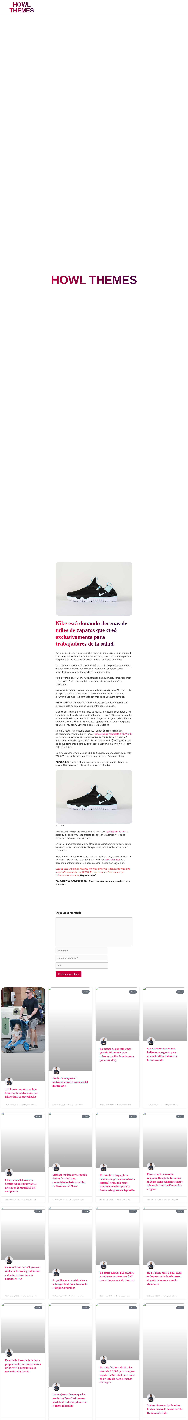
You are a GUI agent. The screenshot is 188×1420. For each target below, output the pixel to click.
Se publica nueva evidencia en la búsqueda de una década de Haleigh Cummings (69, 1284)
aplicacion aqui (112, 859)
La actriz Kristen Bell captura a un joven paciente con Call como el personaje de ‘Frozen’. (117, 1276)
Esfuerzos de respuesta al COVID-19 (113, 734)
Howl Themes (21, 7)
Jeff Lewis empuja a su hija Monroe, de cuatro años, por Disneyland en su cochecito (21, 1092)
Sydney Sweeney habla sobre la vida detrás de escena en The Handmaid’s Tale (165, 1409)
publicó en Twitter (116, 831)
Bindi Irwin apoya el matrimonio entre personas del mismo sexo (70, 1082)
